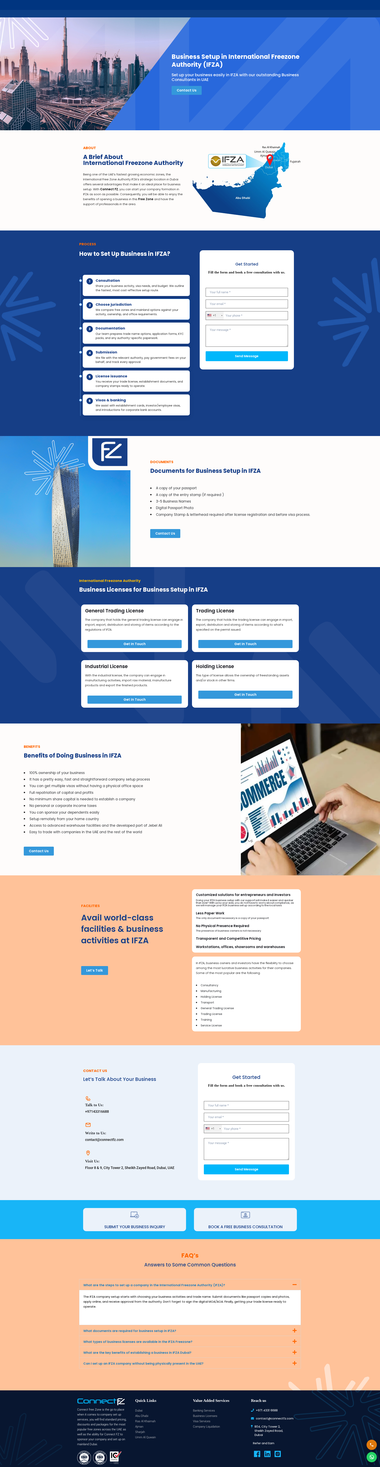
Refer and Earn (263, 1443)
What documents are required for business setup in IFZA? (129, 1331)
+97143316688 (97, 1111)
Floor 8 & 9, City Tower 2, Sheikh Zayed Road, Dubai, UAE (129, 1168)
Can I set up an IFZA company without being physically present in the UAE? (143, 1363)
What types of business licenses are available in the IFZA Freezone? (137, 1341)
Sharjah (140, 1432)
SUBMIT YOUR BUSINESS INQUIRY (134, 1227)
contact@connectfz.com (104, 1140)
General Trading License (114, 610)
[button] (190, 1284)
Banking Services (204, 1410)
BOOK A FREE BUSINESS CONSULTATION (245, 1227)
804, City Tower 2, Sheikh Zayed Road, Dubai (269, 1430)
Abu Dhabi (141, 1416)
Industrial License (106, 666)
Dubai (138, 1410)
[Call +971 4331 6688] (372, 1445)
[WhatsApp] (372, 1457)
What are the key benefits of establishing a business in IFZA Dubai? (137, 1352)
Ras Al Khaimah (145, 1421)
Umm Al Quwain (145, 1437)
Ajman (139, 1426)
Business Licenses (205, 1416)
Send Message (246, 356)
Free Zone (145, 199)
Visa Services (201, 1421)
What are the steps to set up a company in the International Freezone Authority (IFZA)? (154, 1285)
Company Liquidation (206, 1426)
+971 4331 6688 (267, 1410)
